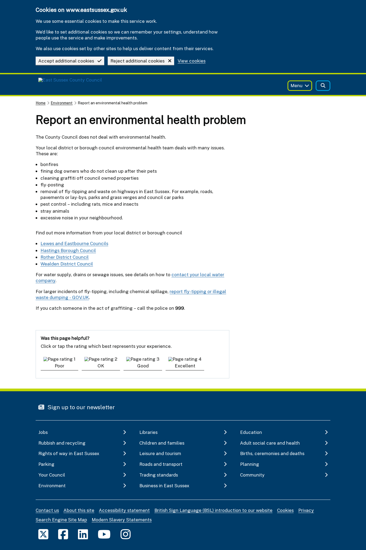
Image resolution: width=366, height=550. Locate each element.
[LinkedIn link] (83, 534)
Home (41, 103)
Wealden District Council (66, 264)
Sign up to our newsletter (80, 407)
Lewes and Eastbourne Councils (74, 243)
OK (101, 365)
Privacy (306, 510)
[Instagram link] (125, 534)
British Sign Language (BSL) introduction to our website (213, 510)
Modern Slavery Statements (122, 519)
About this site (79, 510)
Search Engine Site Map (61, 519)
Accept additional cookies (66, 61)
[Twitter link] (43, 534)
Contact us (47, 510)
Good (143, 365)
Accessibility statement (124, 510)
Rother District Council (64, 257)
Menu (296, 85)
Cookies (285, 510)
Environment (62, 103)
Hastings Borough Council (68, 250)
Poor (59, 365)
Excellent (185, 365)
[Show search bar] (323, 85)
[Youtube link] (104, 534)
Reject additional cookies (137, 61)
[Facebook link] (63, 534)
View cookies (192, 61)
